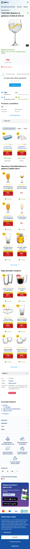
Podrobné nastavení (15, 541)
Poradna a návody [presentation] (10, 74)
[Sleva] (3, 133)
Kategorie (4, 373)
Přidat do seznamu (7, 67)
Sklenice (26, 6)
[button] (15, 420)
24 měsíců (10, 380)
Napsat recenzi (16, 85)
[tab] (3, 74)
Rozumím (15, 537)
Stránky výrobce (12, 383)
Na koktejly (8, 407)
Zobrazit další (13, 265)
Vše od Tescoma (5, 10)
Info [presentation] (3, 74)
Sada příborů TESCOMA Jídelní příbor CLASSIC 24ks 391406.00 (22, 147)
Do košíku (9, 199)
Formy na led (7, 160)
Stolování (19, 6)
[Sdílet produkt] (28, 13)
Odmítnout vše (15, 546)
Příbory (22, 160)
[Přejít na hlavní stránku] (5, 2)
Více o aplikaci (7, 494)
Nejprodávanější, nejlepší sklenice (11, 408)
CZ (4, 478)
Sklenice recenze (7, 410)
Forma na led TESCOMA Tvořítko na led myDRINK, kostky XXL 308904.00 (7, 147)
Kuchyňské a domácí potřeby (8, 6)
